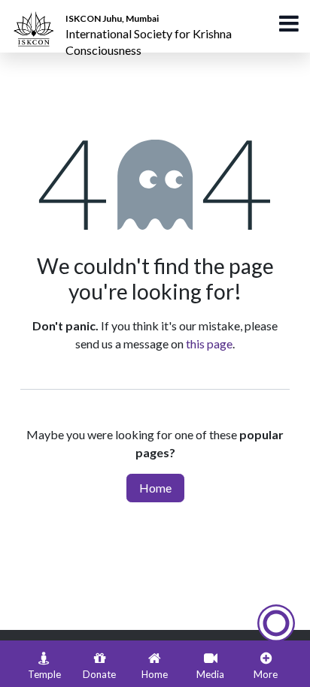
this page (209, 343)
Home (155, 488)
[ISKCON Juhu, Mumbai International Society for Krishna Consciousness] (36, 19)
